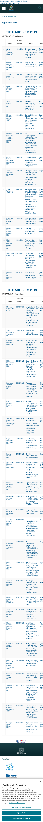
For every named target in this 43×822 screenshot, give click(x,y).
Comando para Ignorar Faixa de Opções (14, 1)
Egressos (4, 16)
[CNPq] (11, 776)
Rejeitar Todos (22, 813)
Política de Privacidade (17, 803)
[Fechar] (40, 781)
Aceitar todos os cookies (21, 818)
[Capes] (10, 766)
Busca (40, 8)
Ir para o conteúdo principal (9, 3)
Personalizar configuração (21, 807)
